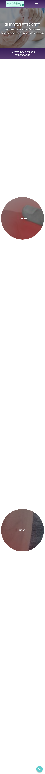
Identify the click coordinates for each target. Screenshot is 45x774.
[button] (36, 4)
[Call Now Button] (39, 769)
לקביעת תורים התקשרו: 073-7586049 (22, 53)
